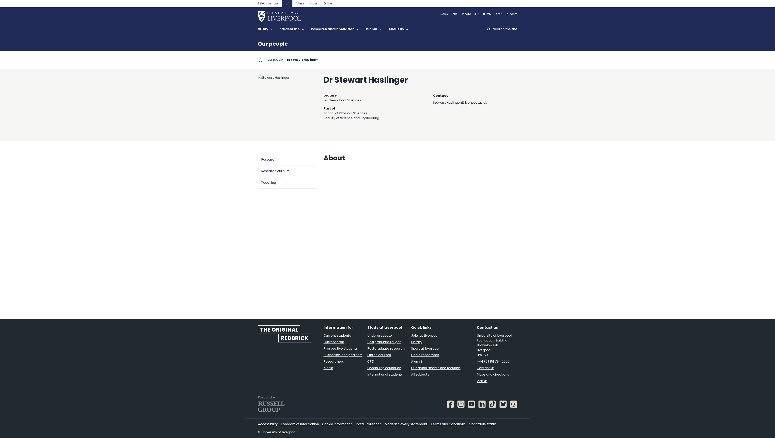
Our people (273, 43)
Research (268, 159)
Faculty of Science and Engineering (351, 118)
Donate (466, 14)
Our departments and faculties (436, 368)
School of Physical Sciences (345, 113)
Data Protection (369, 424)
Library (416, 342)
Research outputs (275, 171)
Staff (498, 14)
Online (328, 3)
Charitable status (483, 424)
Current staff (334, 342)
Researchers (334, 361)
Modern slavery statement (406, 424)
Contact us (485, 368)
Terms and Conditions (448, 424)
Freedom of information (300, 424)
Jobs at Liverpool (424, 335)
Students (511, 14)
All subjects (420, 374)
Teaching (268, 182)
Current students (337, 335)
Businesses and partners (343, 355)
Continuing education (384, 368)
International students (385, 374)
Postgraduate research (386, 348)
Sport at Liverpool (425, 348)
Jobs (454, 14)
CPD (370, 361)
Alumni (486, 14)
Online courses (379, 355)
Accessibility (268, 424)
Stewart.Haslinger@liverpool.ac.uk (460, 102)
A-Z (476, 14)
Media (328, 368)
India (313, 3)
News (444, 14)
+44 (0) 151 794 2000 (493, 361)
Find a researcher (425, 355)
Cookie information (337, 424)
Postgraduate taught (384, 342)
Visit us (482, 381)
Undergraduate (379, 335)
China (300, 3)
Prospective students (341, 348)
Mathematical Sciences (342, 100)
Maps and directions (493, 374)
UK (287, 3)
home (260, 59)
